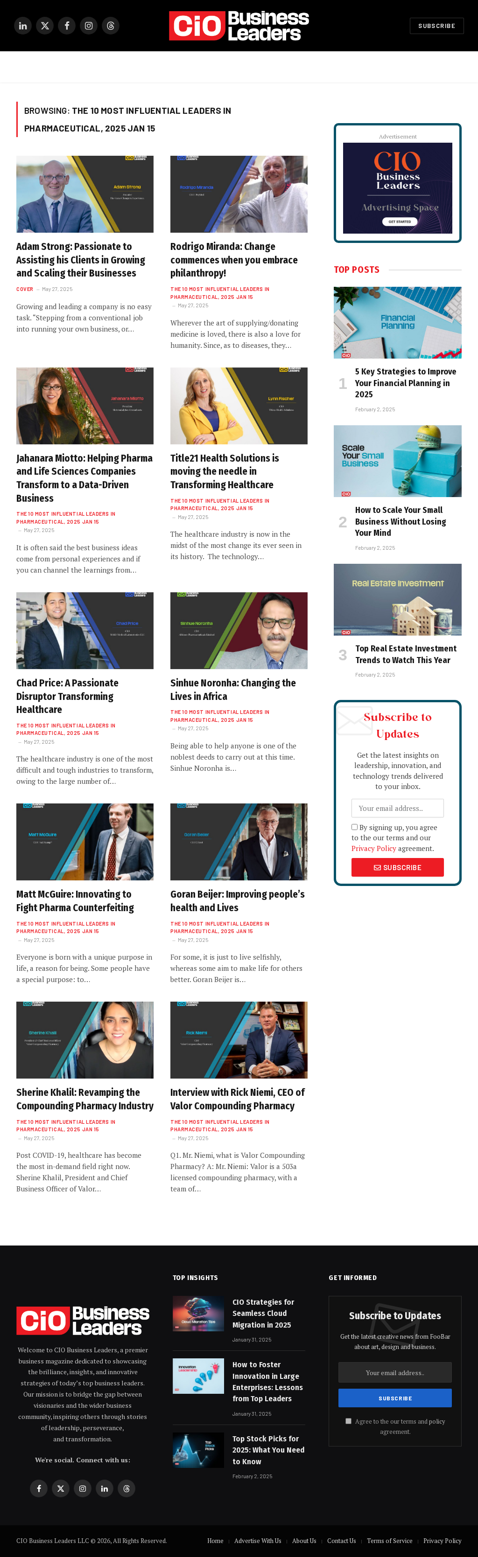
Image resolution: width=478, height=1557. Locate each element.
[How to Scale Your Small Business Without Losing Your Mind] (398, 461)
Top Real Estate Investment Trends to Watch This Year (406, 654)
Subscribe (437, 25)
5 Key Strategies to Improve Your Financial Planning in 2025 (406, 383)
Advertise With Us (257, 1540)
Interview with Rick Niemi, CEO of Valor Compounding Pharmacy (237, 1099)
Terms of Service (390, 1540)
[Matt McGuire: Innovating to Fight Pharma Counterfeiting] (85, 841)
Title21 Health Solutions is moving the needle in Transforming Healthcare (224, 471)
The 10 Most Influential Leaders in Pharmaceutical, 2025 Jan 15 (220, 293)
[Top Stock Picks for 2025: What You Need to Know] (198, 1450)
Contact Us (341, 1540)
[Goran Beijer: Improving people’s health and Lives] (239, 841)
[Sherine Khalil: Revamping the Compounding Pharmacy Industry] (85, 1040)
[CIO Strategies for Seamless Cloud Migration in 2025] (198, 1313)
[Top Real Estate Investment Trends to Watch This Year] (398, 600)
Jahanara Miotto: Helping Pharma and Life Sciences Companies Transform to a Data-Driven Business (84, 478)
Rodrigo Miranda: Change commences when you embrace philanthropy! (234, 260)
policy (437, 1422)
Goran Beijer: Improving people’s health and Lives (237, 901)
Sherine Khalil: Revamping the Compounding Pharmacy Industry (85, 1099)
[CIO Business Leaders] (239, 26)
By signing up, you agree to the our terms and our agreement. (394, 838)
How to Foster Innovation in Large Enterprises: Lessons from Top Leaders (267, 1382)
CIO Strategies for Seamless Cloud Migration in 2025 (263, 1313)
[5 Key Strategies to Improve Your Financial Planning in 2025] (398, 323)
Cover (25, 289)
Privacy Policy (373, 848)
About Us (304, 1540)
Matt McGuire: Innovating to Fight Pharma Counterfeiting (75, 901)
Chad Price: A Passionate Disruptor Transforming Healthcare (67, 696)
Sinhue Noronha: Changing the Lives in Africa (233, 690)
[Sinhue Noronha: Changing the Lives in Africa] (239, 630)
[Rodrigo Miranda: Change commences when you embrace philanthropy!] (239, 194)
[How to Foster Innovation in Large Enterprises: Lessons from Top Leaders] (198, 1376)
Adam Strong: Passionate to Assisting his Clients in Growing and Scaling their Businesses (80, 260)
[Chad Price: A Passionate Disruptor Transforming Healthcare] (85, 630)
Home (215, 1540)
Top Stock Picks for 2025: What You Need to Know (268, 1450)
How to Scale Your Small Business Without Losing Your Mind (400, 521)
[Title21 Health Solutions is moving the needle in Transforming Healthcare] (239, 405)
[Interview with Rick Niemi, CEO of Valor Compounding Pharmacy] (239, 1040)
